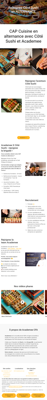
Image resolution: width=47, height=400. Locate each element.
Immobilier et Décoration (31, 373)
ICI (33, 204)
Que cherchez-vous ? (6, 371)
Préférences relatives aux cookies (38, 395)
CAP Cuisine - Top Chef (14, 248)
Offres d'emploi (6, 374)
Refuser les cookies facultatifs (23, 395)
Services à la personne (31, 375)
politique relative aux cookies (15, 386)
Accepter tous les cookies (9, 395)
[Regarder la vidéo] (22, 302)
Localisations (6, 372)
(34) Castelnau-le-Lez (19, 371)
